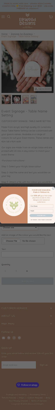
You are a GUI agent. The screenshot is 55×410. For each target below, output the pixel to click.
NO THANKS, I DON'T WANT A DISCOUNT (41, 219)
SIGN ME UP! (41, 215)
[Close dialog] (53, 188)
